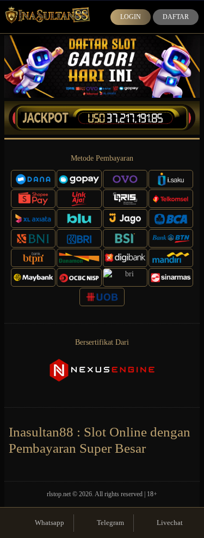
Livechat (170, 522)
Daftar (176, 17)
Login (130, 17)
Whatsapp (49, 522)
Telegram (110, 522)
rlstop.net (59, 494)
